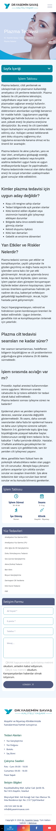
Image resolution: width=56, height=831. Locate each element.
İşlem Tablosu (27, 78)
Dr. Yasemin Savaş (30, 820)
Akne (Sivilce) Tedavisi (13, 564)
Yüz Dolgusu (12, 745)
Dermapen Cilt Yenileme (14, 580)
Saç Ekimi (11, 753)
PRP (6, 591)
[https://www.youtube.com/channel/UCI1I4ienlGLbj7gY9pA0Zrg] (49, 828)
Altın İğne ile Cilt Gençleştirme (17, 548)
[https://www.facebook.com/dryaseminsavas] (36, 828)
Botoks (10, 749)
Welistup (33, 823)
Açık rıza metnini (16, 669)
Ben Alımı (8, 569)
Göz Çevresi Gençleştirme (15, 559)
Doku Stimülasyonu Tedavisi (16, 553)
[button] (49, 68)
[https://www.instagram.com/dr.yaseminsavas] (23, 828)
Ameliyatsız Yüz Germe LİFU (16, 542)
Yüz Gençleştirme (15, 740)
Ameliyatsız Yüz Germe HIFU (16, 537)
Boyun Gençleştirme (13, 575)
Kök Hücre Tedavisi (12, 586)
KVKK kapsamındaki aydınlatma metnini (30, 662)
